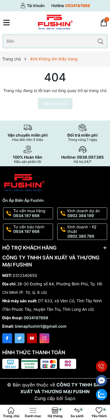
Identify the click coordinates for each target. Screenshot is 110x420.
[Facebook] (7, 338)
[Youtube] (32, 338)
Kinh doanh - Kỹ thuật (81, 231)
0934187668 (36, 317)
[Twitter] (20, 338)
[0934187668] (70, 5)
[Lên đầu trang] (102, 353)
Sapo (70, 398)
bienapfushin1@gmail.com (41, 326)
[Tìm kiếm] (101, 41)
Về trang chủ (55, 103)
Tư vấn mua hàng (29, 213)
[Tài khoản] (32, 5)
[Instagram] (44, 338)
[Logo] (55, 22)
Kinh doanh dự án (83, 213)
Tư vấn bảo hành (28, 229)
